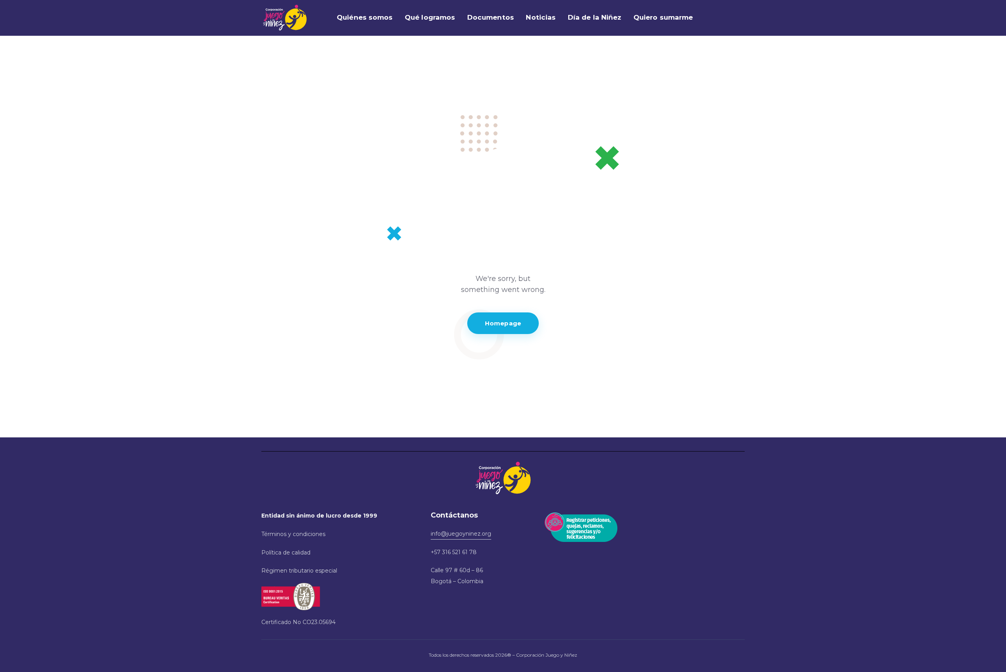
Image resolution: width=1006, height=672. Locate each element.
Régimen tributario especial (299, 570)
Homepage (503, 323)
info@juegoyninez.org (461, 533)
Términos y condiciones (293, 534)
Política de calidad (285, 552)
